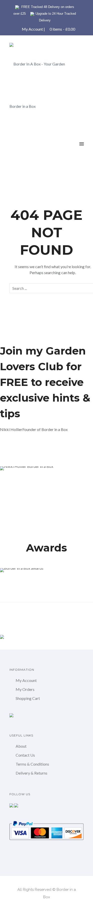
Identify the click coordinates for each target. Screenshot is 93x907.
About (21, 746)
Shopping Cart (28, 698)
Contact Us (25, 755)
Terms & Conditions (32, 764)
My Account (32, 29)
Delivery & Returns (31, 773)
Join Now (17, 447)
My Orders (25, 689)
